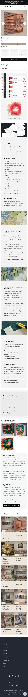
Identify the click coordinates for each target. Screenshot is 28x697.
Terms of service (7, 692)
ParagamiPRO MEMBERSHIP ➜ (11, 505)
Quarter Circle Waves (7, 629)
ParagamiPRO (6, 660)
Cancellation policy (9, 694)
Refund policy (15, 690)
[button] (2, 6)
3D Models (5, 647)
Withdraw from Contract (18, 694)
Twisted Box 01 (19, 629)
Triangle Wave (18, 582)
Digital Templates (7, 653)
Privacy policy (21, 690)
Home (4, 641)
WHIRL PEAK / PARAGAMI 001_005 (7, 559)
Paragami (9, 690)
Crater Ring (18, 533)
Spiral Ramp (18, 606)
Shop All (5, 644)
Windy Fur (5, 582)
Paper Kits (5, 650)
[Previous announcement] (2, 2)
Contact (5, 670)
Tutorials (5, 657)
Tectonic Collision (19, 558)
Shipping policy (14, 692)
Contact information (22, 692)
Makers (4, 663)
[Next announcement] (25, 2)
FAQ (4, 666)
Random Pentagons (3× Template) (7, 534)
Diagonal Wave (6, 606)
